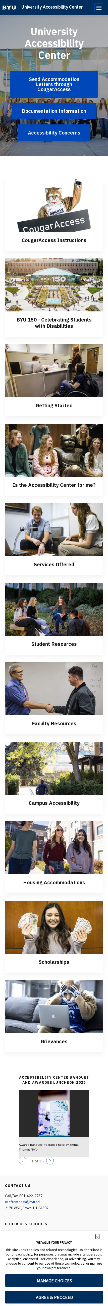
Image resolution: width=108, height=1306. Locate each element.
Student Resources (54, 644)
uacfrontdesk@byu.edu (23, 1202)
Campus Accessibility (54, 802)
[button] (97, 1236)
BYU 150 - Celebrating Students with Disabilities (54, 322)
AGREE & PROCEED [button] (54, 1297)
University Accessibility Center (52, 7)
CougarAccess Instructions (54, 240)
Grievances (54, 1041)
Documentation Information (54, 111)
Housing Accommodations (54, 882)
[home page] (9, 7)
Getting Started (54, 405)
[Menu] (98, 7)
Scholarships (54, 961)
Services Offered (54, 564)
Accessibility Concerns (54, 132)
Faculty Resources (54, 723)
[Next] (50, 1160)
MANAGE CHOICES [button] (54, 1281)
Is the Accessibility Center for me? (54, 485)
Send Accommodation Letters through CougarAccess (54, 84)
